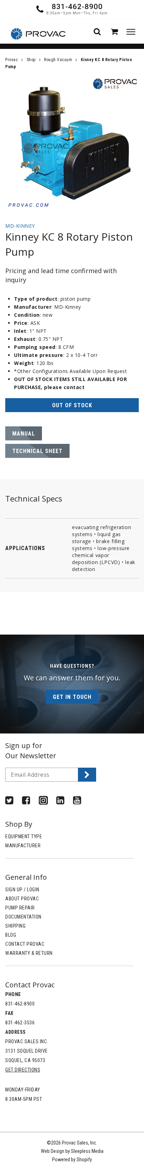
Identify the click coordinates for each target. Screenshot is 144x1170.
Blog (10, 935)
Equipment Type (23, 836)
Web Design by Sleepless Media (72, 1151)
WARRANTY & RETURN (29, 953)
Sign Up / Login (22, 889)
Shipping (15, 926)
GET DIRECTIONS (22, 1070)
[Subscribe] (87, 775)
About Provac (22, 898)
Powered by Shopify (72, 1159)
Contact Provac (24, 944)
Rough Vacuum (58, 59)
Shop (31, 59)
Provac (11, 59)
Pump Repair (20, 908)
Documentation (23, 917)
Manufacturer (23, 845)
